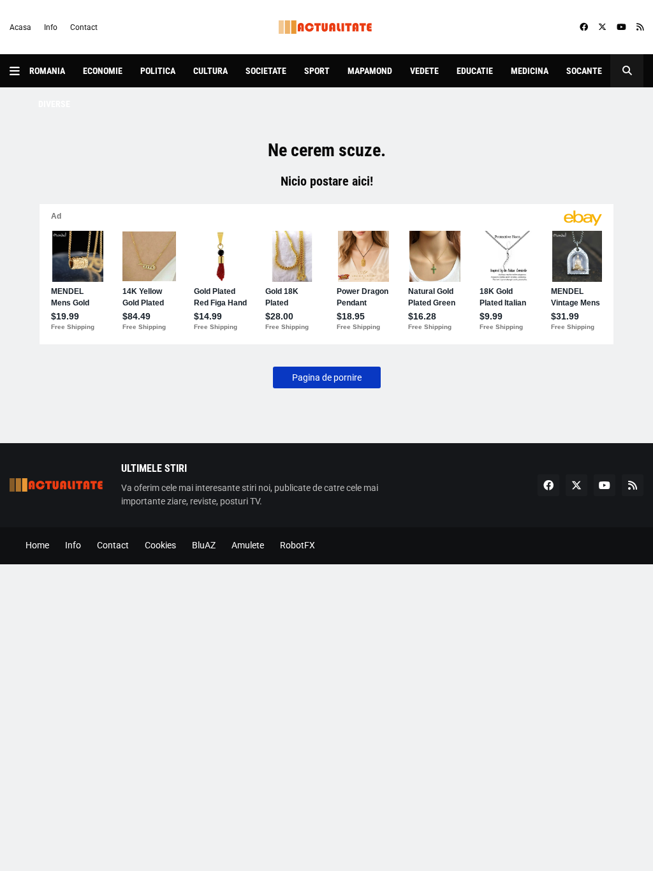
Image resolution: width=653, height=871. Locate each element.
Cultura (210, 71)
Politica (157, 71)
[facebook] (584, 27)
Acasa (20, 27)
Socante (584, 71)
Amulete (247, 545)
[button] (19, 70)
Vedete (424, 71)
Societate (266, 71)
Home (37, 545)
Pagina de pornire (327, 377)
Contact (84, 27)
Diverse (54, 104)
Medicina (529, 71)
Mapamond (370, 71)
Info (50, 27)
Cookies (160, 545)
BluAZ (204, 545)
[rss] (639, 27)
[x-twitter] (602, 27)
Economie (102, 71)
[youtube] (621, 27)
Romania (47, 71)
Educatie (475, 71)
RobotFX (297, 545)
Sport (317, 71)
